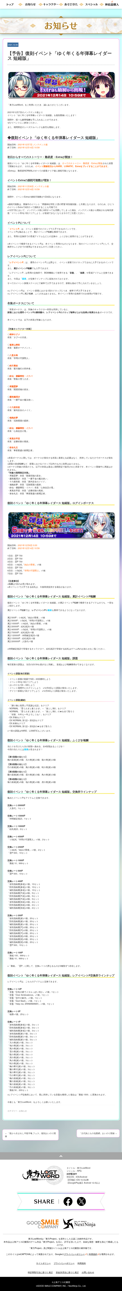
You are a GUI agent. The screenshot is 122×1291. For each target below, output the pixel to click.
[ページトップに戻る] (61, 1156)
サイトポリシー (43, 1263)
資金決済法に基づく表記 (67, 1272)
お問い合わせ (88, 1272)
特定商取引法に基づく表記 (40, 1272)
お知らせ (23, 1110)
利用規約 (93, 1254)
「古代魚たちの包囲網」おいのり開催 (98, 1133)
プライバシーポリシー (74, 1254)
